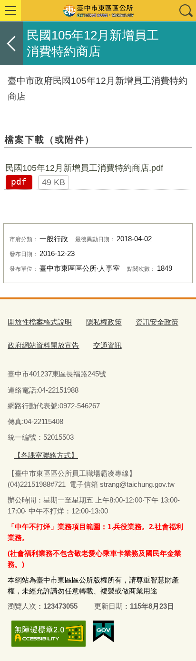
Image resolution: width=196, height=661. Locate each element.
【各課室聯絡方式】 (46, 455)
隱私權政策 (104, 322)
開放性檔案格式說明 (40, 322)
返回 (11, 43)
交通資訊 (107, 345)
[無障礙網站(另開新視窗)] (48, 634)
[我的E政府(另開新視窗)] (103, 631)
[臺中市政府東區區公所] (98, 10)
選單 (10, 10)
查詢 (185, 10)
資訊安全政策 (157, 322)
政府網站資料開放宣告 (43, 345)
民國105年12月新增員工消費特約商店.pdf (84, 168)
